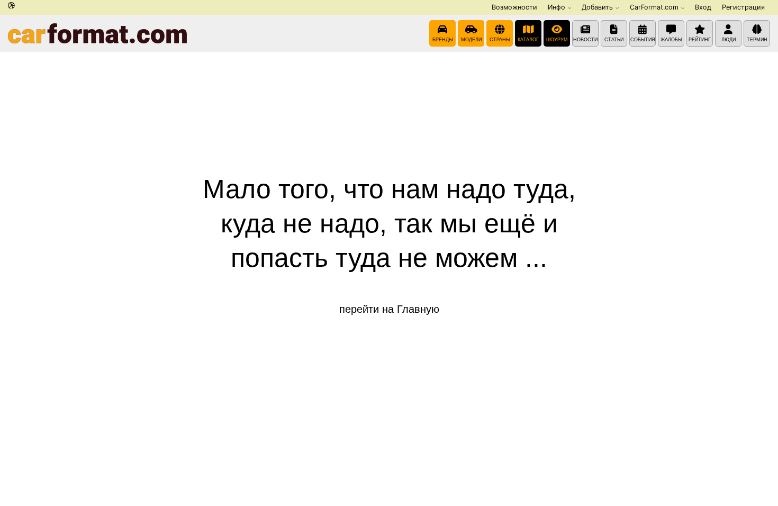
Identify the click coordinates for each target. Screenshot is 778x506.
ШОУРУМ (557, 39)
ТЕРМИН (757, 39)
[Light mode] (11, 6)
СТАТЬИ (613, 39)
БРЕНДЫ (442, 39)
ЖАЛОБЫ (671, 39)
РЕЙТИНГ (700, 39)
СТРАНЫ (500, 39)
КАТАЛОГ (528, 39)
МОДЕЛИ (471, 39)
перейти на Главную (389, 309)
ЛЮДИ (728, 39)
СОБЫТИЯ (642, 39)
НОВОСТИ (585, 39)
